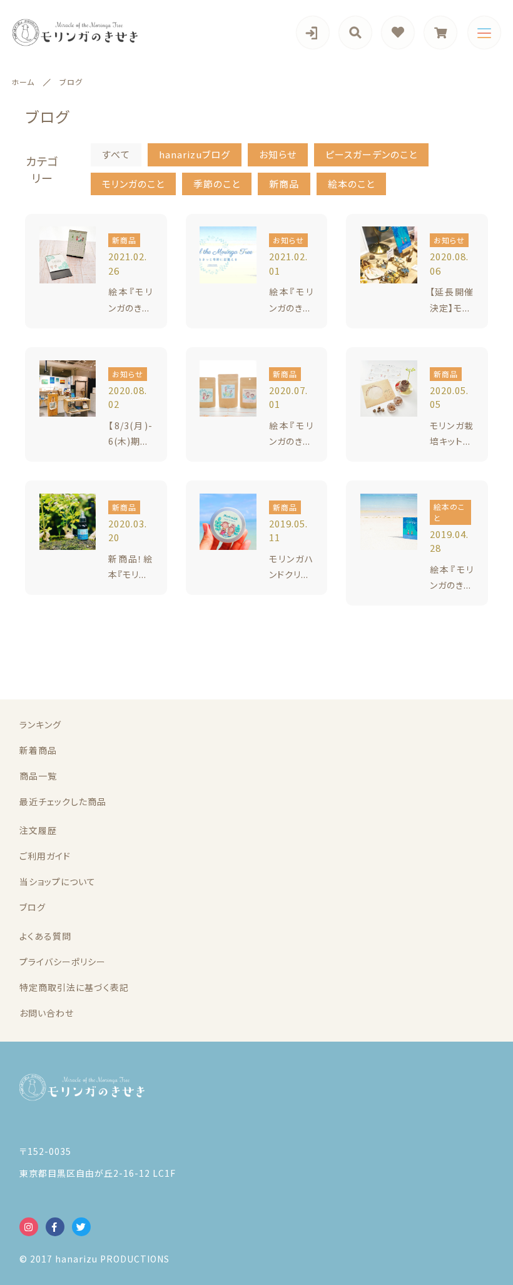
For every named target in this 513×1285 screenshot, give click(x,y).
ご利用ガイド (45, 856)
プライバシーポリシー (62, 961)
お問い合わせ (46, 1013)
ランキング (40, 724)
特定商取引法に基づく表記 (74, 987)
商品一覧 (38, 775)
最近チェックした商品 (62, 801)
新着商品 (38, 750)
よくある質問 (45, 936)
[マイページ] (313, 32)
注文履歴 (38, 830)
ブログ (32, 907)
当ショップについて (57, 881)
